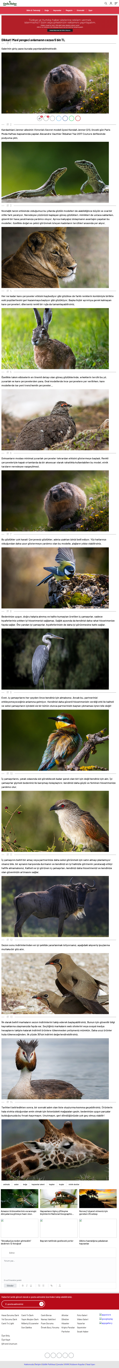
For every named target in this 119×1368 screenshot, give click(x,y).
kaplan (52, 1184)
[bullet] (43, 1285)
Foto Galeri (82, 1315)
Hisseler (65, 1323)
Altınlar (65, 1315)
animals (6, 1184)
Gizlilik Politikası (48, 1364)
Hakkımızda (29, 1364)
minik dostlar (74, 1184)
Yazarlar (81, 1323)
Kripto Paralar (68, 1327)
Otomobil (80, 10)
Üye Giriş (5, 1335)
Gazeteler (81, 1327)
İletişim (38, 1364)
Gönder (10, 1285)
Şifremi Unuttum (9, 1343)
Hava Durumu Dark (10, 1315)
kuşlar (61, 1184)
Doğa (47, 10)
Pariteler (66, 1331)
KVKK (67, 1364)
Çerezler (59, 1364)
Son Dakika (26, 1327)
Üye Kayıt (5, 1339)
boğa (25, 1184)
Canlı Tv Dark (27, 1315)
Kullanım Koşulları (77, 1364)
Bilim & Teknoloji (33, 10)
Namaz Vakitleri (48, 1319)
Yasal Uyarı (90, 1364)
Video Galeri (82, 1319)
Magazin (69, 10)
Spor (90, 10)
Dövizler (65, 1319)
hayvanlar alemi (38, 1184)
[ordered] (39, 1285)
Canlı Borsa (46, 1315)
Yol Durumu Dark (9, 1319)
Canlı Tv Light (7, 1323)
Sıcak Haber (83, 1331)
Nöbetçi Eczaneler (30, 1323)
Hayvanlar (57, 10)
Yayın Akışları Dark (30, 1319)
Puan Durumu (47, 1323)
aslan (16, 1184)
